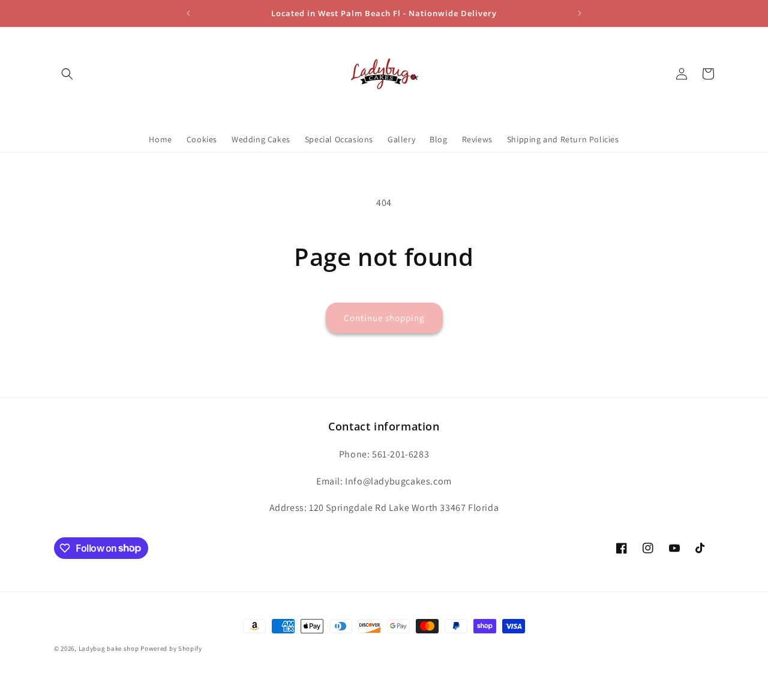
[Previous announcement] (188, 13)
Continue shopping (384, 318)
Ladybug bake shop (109, 648)
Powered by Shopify (171, 648)
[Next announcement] (579, 13)
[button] (67, 74)
